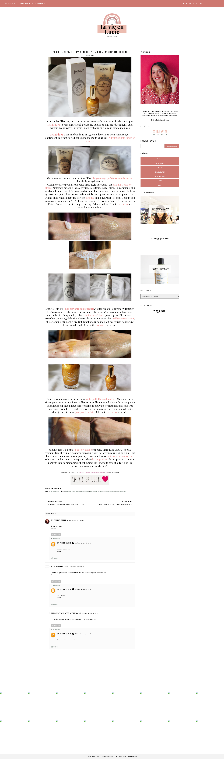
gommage (69, 491)
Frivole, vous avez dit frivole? (66, 613)
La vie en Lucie (64, 543)
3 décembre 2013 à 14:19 (90, 613)
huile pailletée (85, 491)
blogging (160, 163)
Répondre (56, 535)
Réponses (56, 539)
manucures (160, 172)
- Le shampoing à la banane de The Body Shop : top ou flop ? (160, 269)
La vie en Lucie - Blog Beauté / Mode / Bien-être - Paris (107, 756)
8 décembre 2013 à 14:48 (83, 543)
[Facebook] (183, 3)
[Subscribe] (201, 3)
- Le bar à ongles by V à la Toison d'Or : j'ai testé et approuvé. (160, 209)
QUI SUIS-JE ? (10, 3)
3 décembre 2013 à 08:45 (77, 520)
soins (160, 185)
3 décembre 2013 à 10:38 (77, 566)
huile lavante (76, 491)
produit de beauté (110, 491)
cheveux (160, 168)
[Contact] (197, 3)
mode (160, 181)
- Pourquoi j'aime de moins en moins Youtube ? (160, 239)
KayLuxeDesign (133, 756)
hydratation (93, 491)
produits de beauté (121, 491)
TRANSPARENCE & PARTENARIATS (32, 3)
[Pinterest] (194, 3)
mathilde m (101, 491)
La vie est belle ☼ (59, 520)
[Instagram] (190, 3)
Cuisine (160, 159)
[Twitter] (186, 3)
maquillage (160, 176)
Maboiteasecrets (59, 566)
